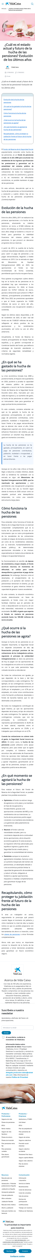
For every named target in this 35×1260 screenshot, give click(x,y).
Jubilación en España (8, 1189)
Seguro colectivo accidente (24, 1150)
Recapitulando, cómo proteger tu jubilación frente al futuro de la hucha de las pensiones (17, 136)
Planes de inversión (8, 1140)
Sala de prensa (23, 1196)
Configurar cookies (17, 1256)
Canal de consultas (25, 1193)
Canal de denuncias (25, 1190)
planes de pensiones (12, 934)
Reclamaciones (23, 1186)
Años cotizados (6, 1198)
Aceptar (25, 1251)
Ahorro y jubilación (7, 1208)
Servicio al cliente (24, 1183)
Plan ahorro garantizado (5, 1156)
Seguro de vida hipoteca (6, 1133)
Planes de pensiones (8, 1122)
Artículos (4, 8)
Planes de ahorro (7, 1137)
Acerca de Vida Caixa (17, 980)
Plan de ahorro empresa (23, 1165)
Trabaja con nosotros (25, 1208)
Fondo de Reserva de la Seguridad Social (18, 149)
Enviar (6, 1033)
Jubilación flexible (7, 1201)
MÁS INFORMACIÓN (20, 1240)
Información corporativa (22, 1179)
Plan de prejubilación (25, 1128)
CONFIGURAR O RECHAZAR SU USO (13, 1242)
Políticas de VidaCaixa (26, 1211)
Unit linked (22, 1122)
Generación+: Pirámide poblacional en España (9, 1185)
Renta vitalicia (6, 1128)
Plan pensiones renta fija (8, 1145)
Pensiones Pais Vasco (25, 1154)
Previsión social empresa (23, 1145)
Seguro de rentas (24, 1137)
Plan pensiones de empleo (24, 1133)
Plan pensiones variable (6, 1150)
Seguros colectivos (25, 1140)
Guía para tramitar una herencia (9, 1212)
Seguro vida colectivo (26, 1161)
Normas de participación (23, 1200)
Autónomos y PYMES (25, 1119)
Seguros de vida (7, 1119)
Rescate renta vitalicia (9, 1204)
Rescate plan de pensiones (7, 1179)
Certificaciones (23, 1204)
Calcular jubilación (7, 1195)
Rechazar (10, 1251)
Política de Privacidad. (20, 1077)
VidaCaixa (15, 67)
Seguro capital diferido (26, 1157)
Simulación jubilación (8, 1192)
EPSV (3, 1125)
